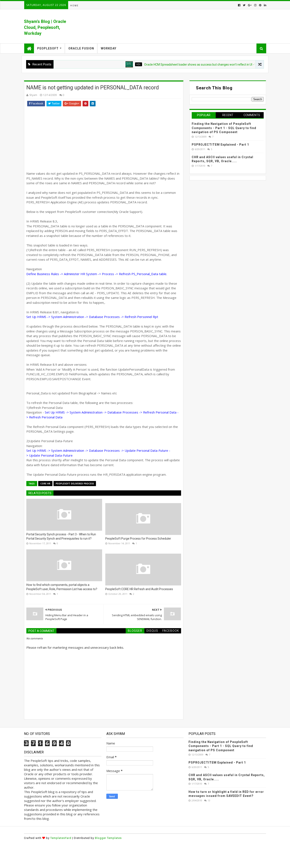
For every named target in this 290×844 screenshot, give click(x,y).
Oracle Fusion (81, 48)
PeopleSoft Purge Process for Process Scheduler (138, 538)
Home (74, 5)
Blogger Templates (108, 838)
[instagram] (255, 5)
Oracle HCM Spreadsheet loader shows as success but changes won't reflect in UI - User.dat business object (203, 64)
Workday (108, 48)
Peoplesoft (48, 48)
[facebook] (239, 5)
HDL (126, 64)
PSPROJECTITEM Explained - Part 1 (220, 144)
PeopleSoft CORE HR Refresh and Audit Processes (139, 589)
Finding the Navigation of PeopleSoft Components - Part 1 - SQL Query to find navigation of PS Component (224, 128)
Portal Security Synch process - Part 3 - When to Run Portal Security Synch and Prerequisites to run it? (61, 536)
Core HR (45, 483)
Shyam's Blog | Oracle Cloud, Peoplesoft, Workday (45, 27)
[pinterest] (260, 5)
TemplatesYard (60, 838)
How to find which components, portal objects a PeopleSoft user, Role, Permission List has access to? (61, 587)
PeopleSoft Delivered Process (75, 483)
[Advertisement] (103, 138)
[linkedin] (264, 5)
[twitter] (244, 5)
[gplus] (249, 5)
